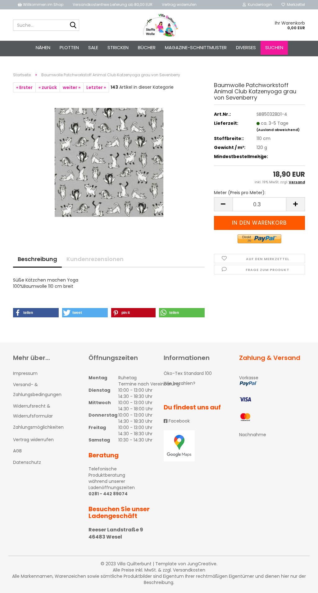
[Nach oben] (301, 583)
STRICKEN (118, 47)
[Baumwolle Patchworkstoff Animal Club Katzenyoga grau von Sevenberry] (109, 162)
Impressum (25, 373)
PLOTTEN (69, 47)
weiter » (71, 87)
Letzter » (96, 87)
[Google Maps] (197, 445)
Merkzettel (295, 4)
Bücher (147, 47)
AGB (17, 451)
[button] (36, 312)
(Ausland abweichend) (278, 129)
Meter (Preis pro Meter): (240, 192)
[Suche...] (73, 25)
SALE (93, 47)
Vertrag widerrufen (179, 4)
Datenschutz (27, 462)
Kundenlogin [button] (259, 4)
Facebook (178, 421)
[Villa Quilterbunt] (159, 25)
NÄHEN (43, 47)
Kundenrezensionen (95, 259)
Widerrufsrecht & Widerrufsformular (33, 411)
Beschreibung (37, 259)
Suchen (274, 47)
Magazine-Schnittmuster (196, 47)
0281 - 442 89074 (108, 494)
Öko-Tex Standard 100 (188, 373)
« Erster (24, 87)
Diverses (246, 47)
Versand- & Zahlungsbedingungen (37, 389)
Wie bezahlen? (179, 383)
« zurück (48, 87)
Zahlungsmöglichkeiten (38, 427)
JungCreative (201, 564)
